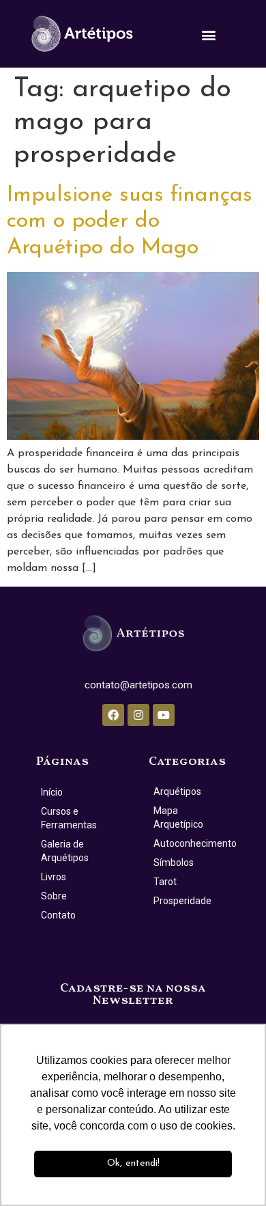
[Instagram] (138, 715)
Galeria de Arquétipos (65, 851)
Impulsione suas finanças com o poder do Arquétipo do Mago (129, 221)
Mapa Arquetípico (178, 817)
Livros (53, 876)
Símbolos (173, 862)
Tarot (165, 881)
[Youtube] (164, 715)
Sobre (54, 896)
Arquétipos (177, 791)
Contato (58, 915)
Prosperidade (182, 900)
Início (52, 792)
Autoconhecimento (192, 843)
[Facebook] (113, 715)
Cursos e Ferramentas (69, 818)
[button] (209, 34)
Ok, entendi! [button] (133, 1163)
